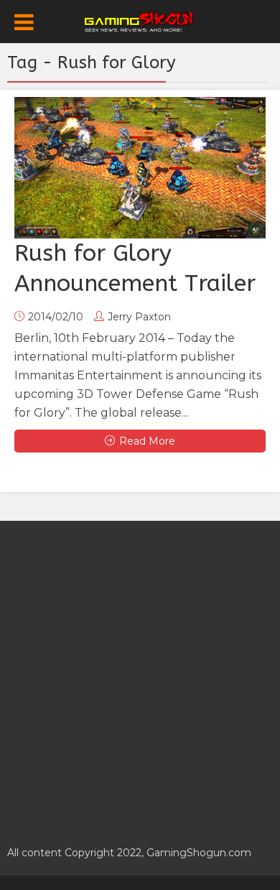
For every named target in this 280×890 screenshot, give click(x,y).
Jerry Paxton (139, 316)
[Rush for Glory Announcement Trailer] (140, 167)
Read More (147, 441)
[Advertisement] (140, 675)
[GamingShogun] (140, 20)
